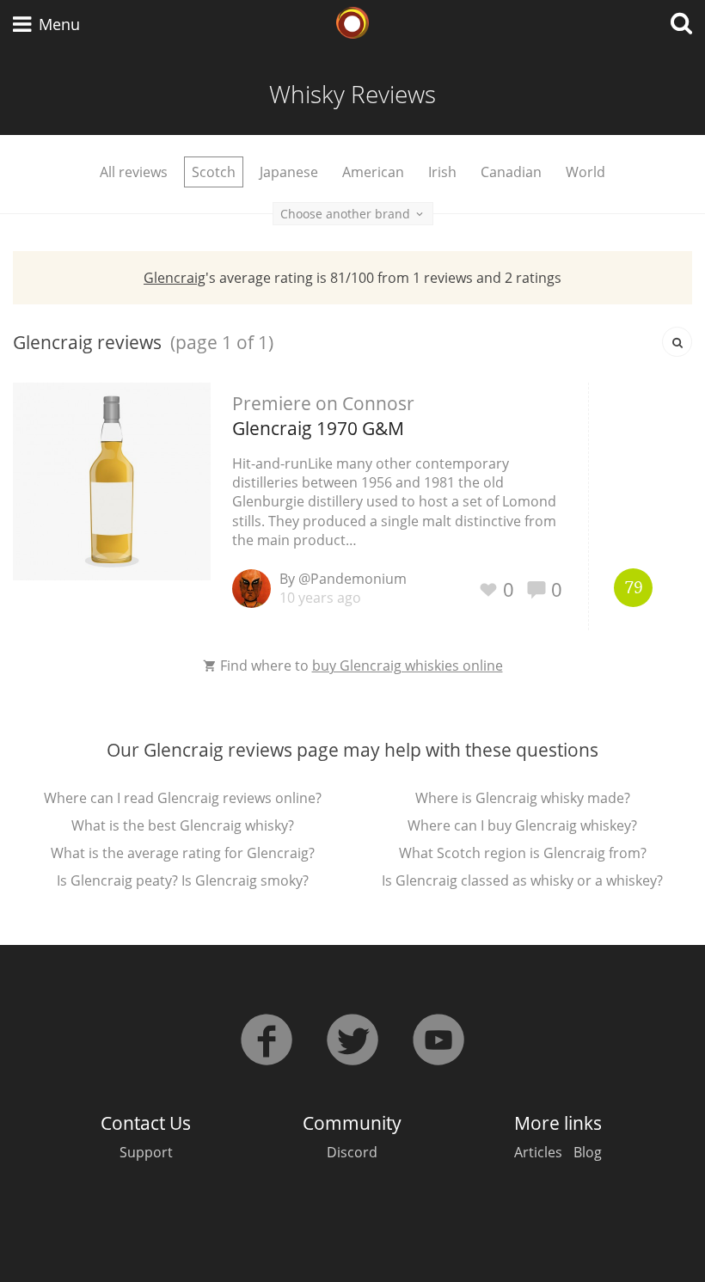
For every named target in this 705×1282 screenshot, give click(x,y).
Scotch (214, 172)
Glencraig (174, 277)
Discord (352, 1152)
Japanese (289, 172)
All (134, 172)
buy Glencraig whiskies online (407, 665)
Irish (442, 172)
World (585, 172)
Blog (587, 1152)
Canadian (511, 172)
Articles (538, 1152)
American (373, 172)
